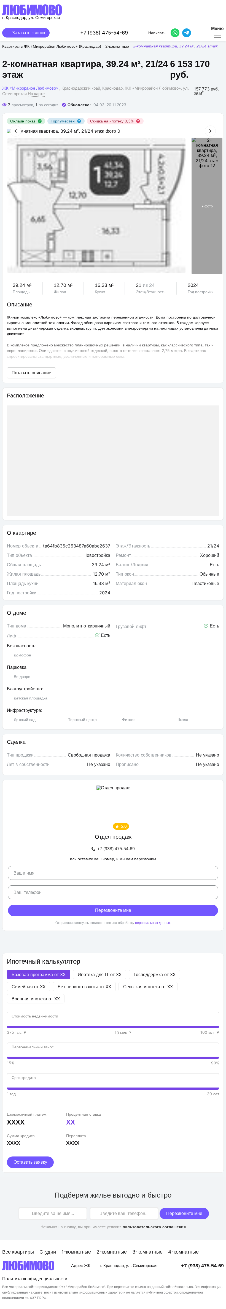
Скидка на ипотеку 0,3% (112, 121)
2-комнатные (111, 1252)
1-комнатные (76, 1252)
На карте (36, 93)
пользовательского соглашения (154, 1227)
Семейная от (28, 986)
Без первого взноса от (84, 986)
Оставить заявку (30, 1162)
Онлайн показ (22, 121)
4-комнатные (183, 1252)
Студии (47, 1252)
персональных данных (153, 923)
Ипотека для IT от (100, 974)
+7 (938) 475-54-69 (116, 849)
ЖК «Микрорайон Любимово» (30, 88)
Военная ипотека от (36, 998)
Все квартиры (18, 1252)
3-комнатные (147, 1252)
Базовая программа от (39, 974)
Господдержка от (155, 974)
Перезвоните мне (113, 910)
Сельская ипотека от (148, 986)
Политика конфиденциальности (34, 1278)
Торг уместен (63, 121)
